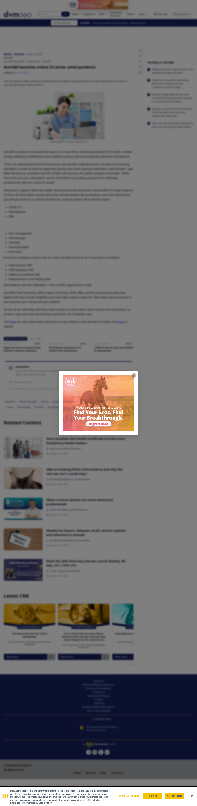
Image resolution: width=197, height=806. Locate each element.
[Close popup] (134, 375)
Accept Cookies (174, 795)
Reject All (152, 795)
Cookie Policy (45, 802)
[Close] (192, 795)
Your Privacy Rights (129, 795)
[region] (98, 796)
